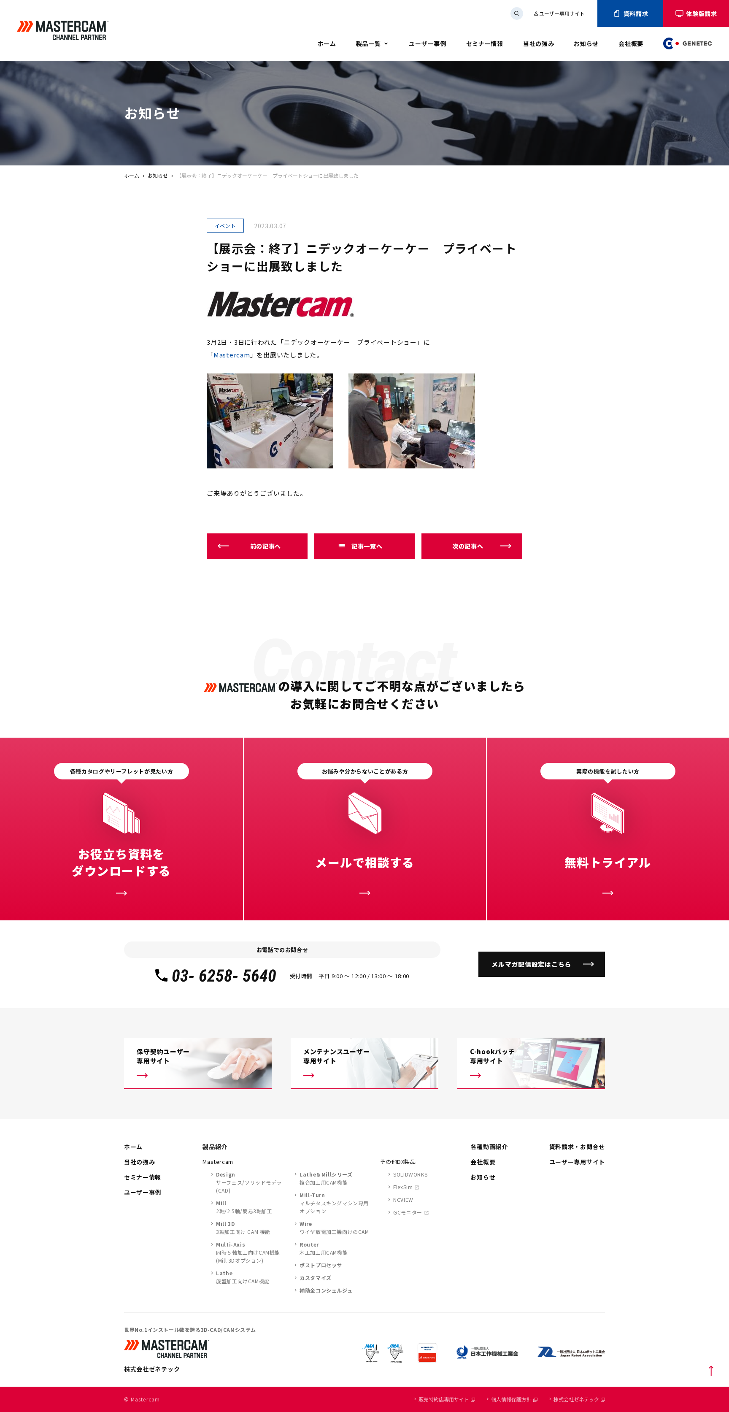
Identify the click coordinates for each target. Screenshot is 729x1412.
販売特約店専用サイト (443, 1399)
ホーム (327, 43)
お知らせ (586, 43)
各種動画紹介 (489, 1146)
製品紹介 (214, 1146)
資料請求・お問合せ (577, 1146)
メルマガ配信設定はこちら (531, 964)
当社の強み (538, 43)
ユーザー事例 (427, 43)
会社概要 (630, 43)
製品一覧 (368, 43)
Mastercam (231, 354)
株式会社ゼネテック (576, 1399)
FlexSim (403, 1186)
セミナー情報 (484, 43)
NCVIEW (403, 1199)
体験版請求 (701, 13)
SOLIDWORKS (410, 1174)
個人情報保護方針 (511, 1399)
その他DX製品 (398, 1162)
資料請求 (636, 13)
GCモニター (407, 1212)
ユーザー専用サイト (559, 13)
